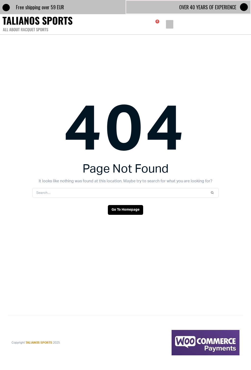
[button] (169, 24)
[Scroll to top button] (243, 350)
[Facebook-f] (244, 7)
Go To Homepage (125, 209)
